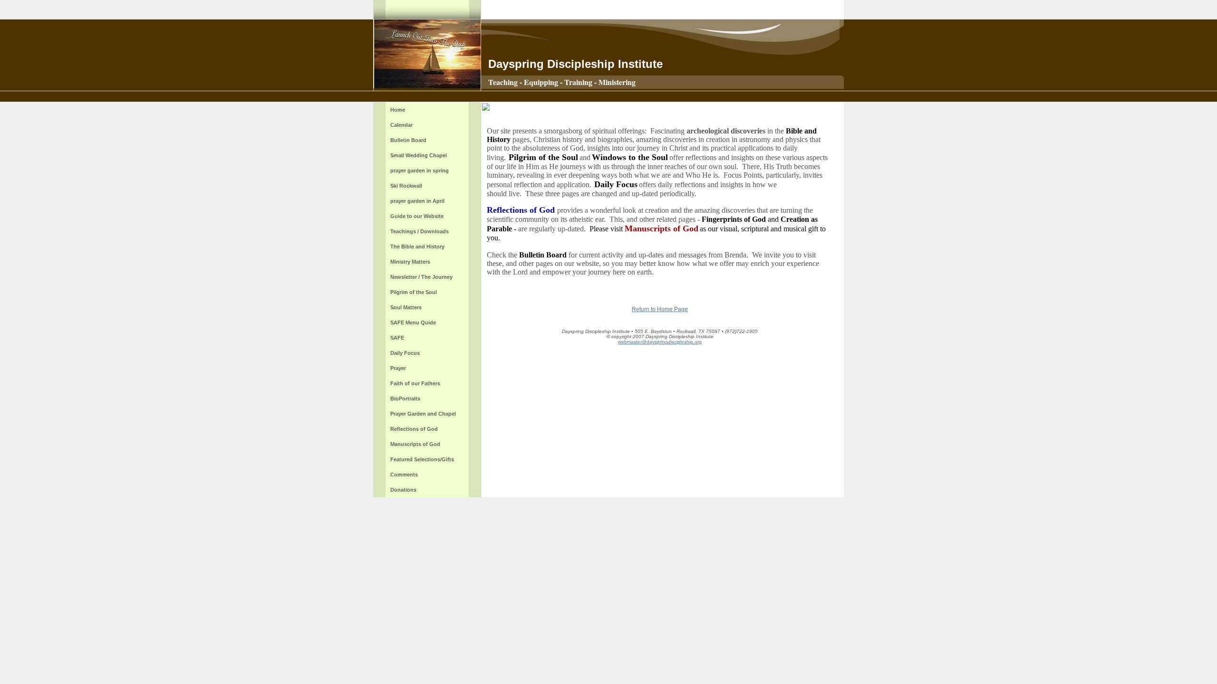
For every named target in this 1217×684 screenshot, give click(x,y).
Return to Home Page (660, 309)
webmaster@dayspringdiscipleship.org (660, 341)
